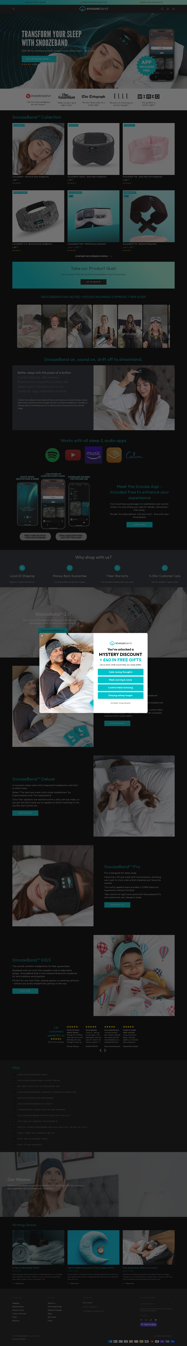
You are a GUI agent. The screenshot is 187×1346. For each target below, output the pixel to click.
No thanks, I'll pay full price (121, 703)
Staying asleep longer (120, 695)
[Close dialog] (42, 636)
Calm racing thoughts (120, 672)
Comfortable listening (120, 687)
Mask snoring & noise (120, 679)
